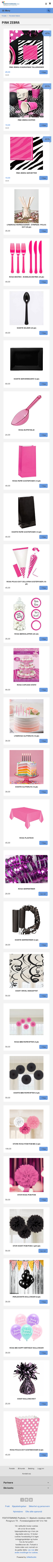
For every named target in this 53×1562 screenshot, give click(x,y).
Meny (7, 10)
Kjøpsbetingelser (19, 1506)
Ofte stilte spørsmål (33, 1511)
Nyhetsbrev (18, 1511)
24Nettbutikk (31, 1557)
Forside (4, 16)
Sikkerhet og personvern (39, 1506)
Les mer (31, 1550)
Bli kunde (21, 1468)
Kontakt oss (26, 1473)
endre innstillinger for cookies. (26, 1552)
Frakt (7, 1506)
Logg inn (41, 1468)
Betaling (31, 1468)
